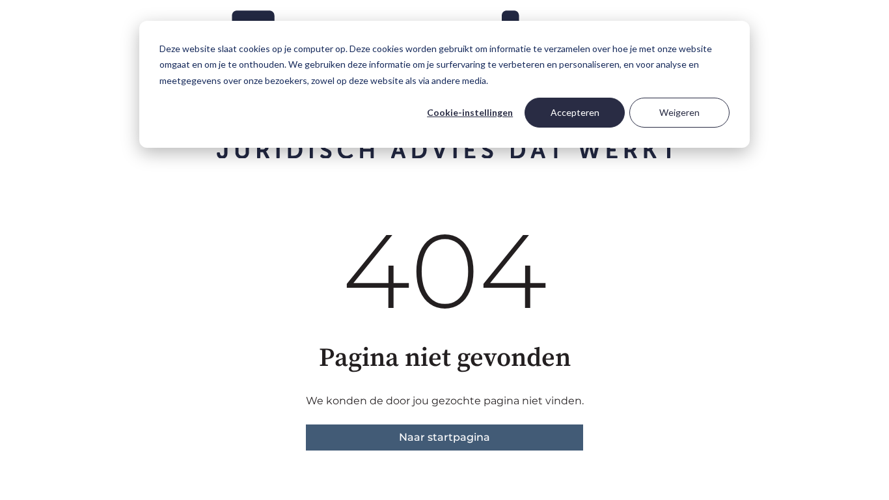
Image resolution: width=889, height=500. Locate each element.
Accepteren (575, 112)
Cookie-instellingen (470, 112)
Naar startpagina (444, 437)
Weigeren (679, 112)
